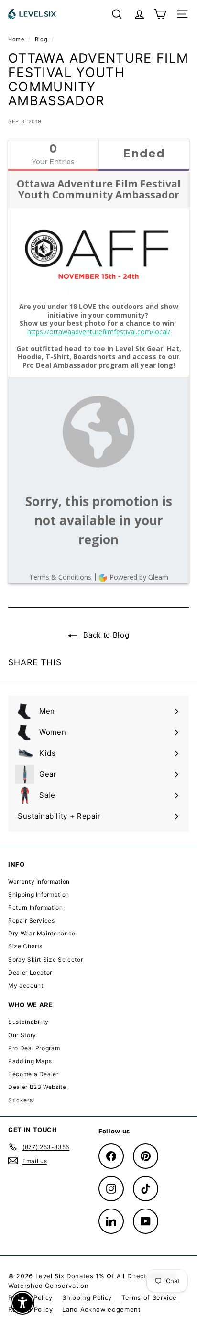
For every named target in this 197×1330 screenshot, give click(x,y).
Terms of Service (148, 1297)
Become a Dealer (33, 1073)
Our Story (22, 1035)
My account (26, 985)
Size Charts (25, 946)
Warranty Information (39, 881)
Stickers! (21, 1100)
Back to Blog (105, 634)
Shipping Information (38, 894)
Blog (41, 39)
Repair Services (31, 920)
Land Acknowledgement (101, 1309)
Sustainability (28, 1021)
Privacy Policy (30, 1297)
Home (17, 39)
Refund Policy (30, 1309)
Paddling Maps (30, 1061)
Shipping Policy (87, 1297)
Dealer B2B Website (37, 1086)
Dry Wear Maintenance (42, 933)
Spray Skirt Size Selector (45, 959)
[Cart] (160, 14)
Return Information (35, 907)
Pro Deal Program (34, 1048)
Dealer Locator (30, 972)
